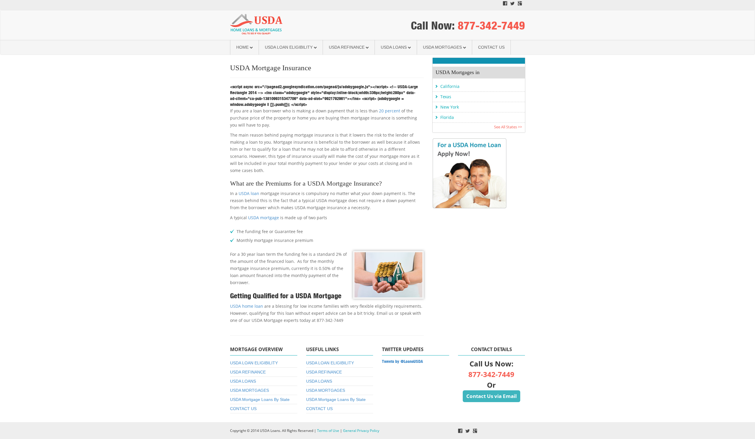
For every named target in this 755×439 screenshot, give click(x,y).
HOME (242, 47)
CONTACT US (491, 47)
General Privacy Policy (361, 430)
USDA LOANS (394, 47)
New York (449, 107)
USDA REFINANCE (347, 47)
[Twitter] (512, 3)
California (449, 86)
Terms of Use (328, 430)
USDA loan (249, 193)
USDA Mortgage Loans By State (260, 399)
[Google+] (520, 3)
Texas (445, 96)
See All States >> (508, 127)
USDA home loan (246, 306)
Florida (447, 117)
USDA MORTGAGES (442, 47)
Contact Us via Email (491, 396)
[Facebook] (505, 3)
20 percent (389, 111)
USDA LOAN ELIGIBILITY (289, 47)
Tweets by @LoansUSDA (402, 361)
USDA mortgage (263, 217)
